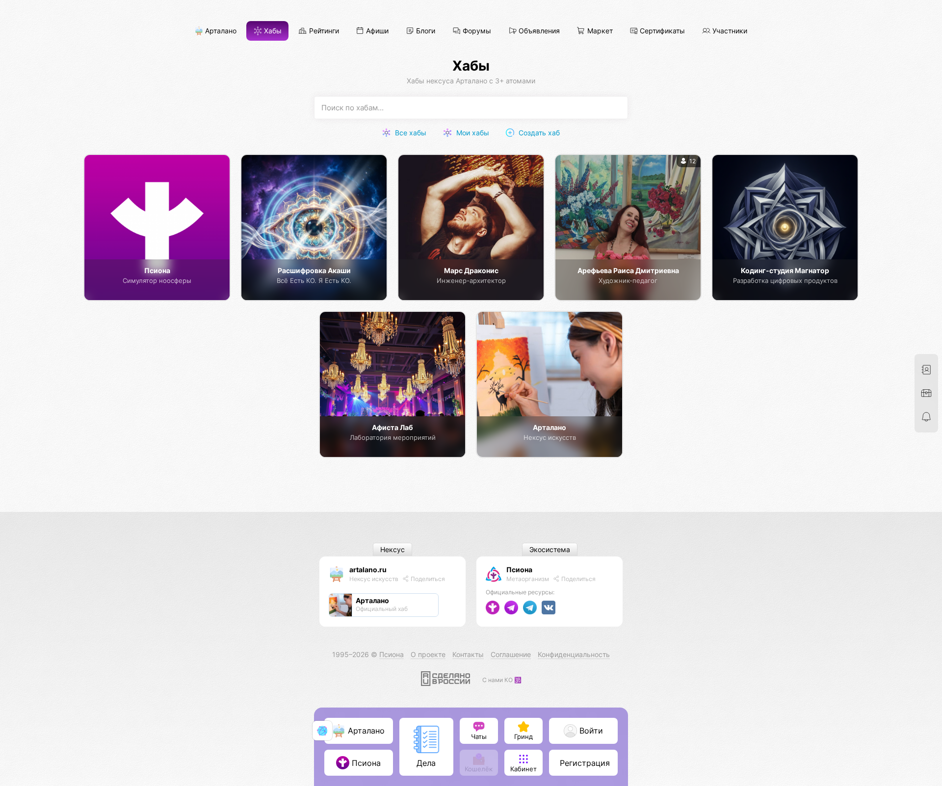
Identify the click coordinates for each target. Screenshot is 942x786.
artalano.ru (368, 569)
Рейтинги (323, 31)
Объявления (538, 31)
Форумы (476, 31)
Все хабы (409, 132)
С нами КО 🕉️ (502, 680)
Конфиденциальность (574, 654)
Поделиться (427, 579)
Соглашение (511, 654)
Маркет (599, 31)
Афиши (376, 31)
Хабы (272, 31)
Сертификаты (661, 31)
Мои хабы (471, 132)
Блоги (424, 31)
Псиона (519, 569)
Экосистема (549, 550)
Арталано (219, 31)
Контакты (468, 654)
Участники (728, 31)
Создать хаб (538, 132)
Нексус (392, 550)
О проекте (428, 654)
